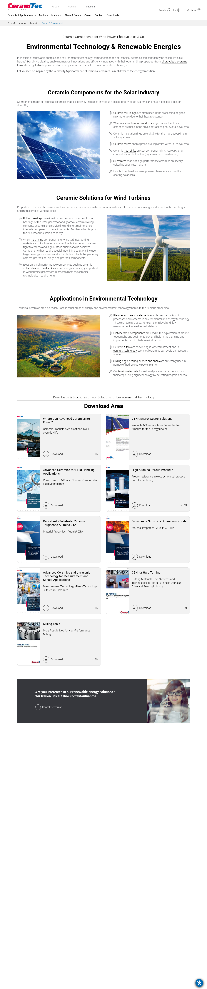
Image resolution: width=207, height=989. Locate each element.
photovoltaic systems (174, 61)
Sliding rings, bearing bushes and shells (136, 361)
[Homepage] (25, 6)
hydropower (45, 65)
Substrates (119, 161)
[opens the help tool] (199, 983)
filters (127, 347)
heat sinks (130, 150)
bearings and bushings (144, 123)
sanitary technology (125, 350)
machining (37, 239)
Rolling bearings (32, 218)
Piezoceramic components (129, 333)
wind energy (27, 65)
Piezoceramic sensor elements (131, 315)
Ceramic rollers (122, 143)
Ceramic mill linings (125, 112)
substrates (29, 268)
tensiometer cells (128, 371)
